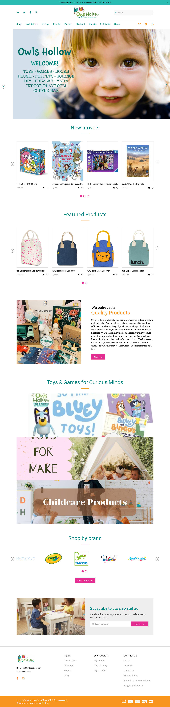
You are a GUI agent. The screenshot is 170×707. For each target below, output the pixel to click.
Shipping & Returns (133, 685)
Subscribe (139, 624)
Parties (67, 24)
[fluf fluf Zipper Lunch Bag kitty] (102, 248)
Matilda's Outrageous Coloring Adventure (69, 184)
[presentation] (3, 87)
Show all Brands (85, 580)
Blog (66, 675)
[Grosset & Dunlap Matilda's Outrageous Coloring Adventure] (67, 161)
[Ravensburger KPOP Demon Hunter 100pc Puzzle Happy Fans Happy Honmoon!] (102, 161)
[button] (81, 196)
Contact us (129, 670)
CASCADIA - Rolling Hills (133, 184)
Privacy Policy (131, 675)
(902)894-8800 (25, 672)
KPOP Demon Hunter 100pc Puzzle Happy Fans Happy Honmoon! (115, 184)
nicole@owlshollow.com (30, 668)
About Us (98, 357)
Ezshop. (46, 703)
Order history (100, 665)
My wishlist (100, 670)
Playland (80, 24)
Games (67, 670)
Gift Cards (105, 24)
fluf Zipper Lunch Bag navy (63, 271)
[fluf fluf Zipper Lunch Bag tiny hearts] (32, 248)
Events (56, 24)
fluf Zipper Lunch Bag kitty (98, 271)
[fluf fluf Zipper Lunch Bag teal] (138, 248)
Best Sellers (31, 24)
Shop (19, 24)
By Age (45, 24)
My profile (99, 660)
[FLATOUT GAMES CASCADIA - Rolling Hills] (138, 161)
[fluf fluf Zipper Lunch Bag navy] (67, 248)
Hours (127, 660)
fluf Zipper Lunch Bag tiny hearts (31, 271)
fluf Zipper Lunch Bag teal (133, 271)
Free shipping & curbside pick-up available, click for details (85, 2)
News (117, 24)
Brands (92, 24)
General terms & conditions (137, 680)
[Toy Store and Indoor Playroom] (86, 18)
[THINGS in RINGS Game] (32, 161)
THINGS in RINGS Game (27, 184)
